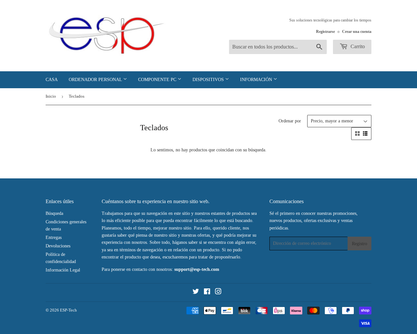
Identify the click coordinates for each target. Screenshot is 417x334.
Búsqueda (54, 213)
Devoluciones (58, 246)
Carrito (357, 46)
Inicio (51, 96)
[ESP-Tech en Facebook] (207, 292)
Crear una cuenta (356, 31)
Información (256, 79)
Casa (52, 79)
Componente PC (158, 79)
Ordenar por (290, 120)
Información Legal (63, 270)
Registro (359, 243)
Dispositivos (209, 79)
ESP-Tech (68, 310)
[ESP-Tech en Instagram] (218, 292)
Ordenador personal (96, 79)
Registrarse (325, 31)
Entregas (54, 237)
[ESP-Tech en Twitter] (196, 292)
